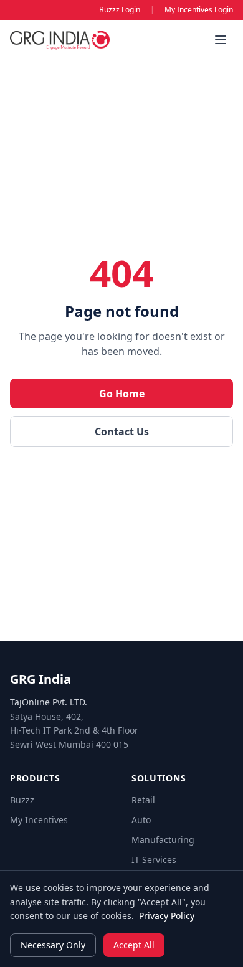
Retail (143, 800)
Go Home (122, 393)
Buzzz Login (119, 10)
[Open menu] (220, 39)
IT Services (153, 860)
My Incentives (39, 820)
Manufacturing (162, 840)
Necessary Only (53, 945)
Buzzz (22, 800)
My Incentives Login (198, 10)
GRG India (40, 679)
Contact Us (122, 431)
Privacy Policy (166, 916)
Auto (141, 820)
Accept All (134, 945)
